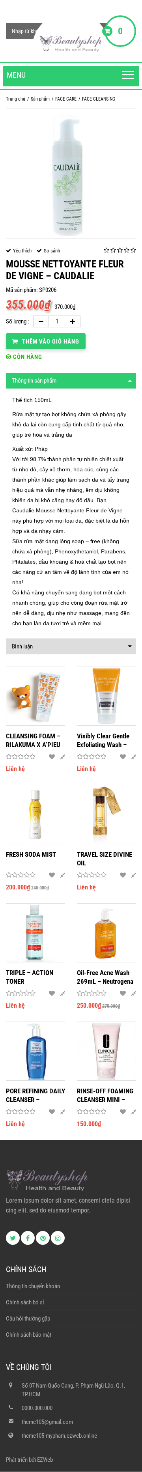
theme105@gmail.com (47, 1421)
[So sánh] (62, 756)
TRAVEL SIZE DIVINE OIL (104, 858)
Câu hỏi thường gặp (28, 1318)
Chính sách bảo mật (28, 1334)
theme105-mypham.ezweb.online (59, 1435)
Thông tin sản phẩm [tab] (34, 380)
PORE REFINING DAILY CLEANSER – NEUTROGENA (35, 1095)
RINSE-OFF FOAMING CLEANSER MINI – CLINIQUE (105, 1095)
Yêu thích (22, 251)
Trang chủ (15, 99)
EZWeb (45, 1459)
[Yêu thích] (52, 756)
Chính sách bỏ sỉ (25, 1302)
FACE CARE (66, 99)
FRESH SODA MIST (31, 854)
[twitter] (13, 1238)
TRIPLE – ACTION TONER (29, 977)
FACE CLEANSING (98, 99)
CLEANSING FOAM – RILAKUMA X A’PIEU (33, 740)
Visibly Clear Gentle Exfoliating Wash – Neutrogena (103, 740)
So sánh (52, 251)
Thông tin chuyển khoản (33, 1286)
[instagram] (58, 1238)
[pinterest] (43, 1238)
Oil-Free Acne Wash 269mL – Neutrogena (105, 977)
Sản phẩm (40, 99)
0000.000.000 (37, 1408)
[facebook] (28, 1238)
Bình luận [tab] (22, 646)
